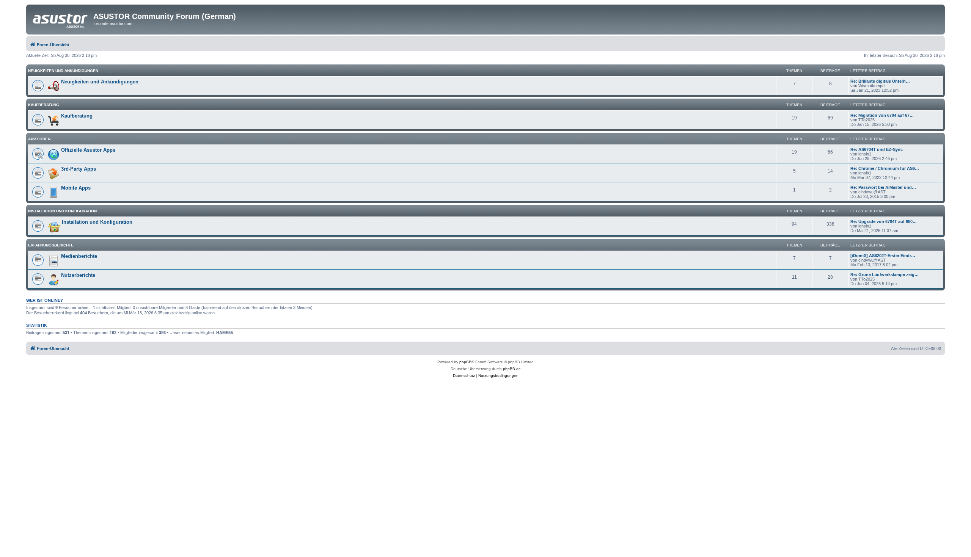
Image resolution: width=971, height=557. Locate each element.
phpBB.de (512, 369)
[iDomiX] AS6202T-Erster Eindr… (882, 255)
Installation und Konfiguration (62, 211)
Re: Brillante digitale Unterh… (880, 81)
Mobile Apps (76, 188)
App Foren (39, 139)
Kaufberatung (43, 105)
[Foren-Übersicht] (60, 18)
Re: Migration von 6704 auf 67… (882, 115)
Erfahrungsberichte (51, 245)
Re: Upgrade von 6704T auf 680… (883, 221)
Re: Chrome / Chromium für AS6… (884, 168)
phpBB (465, 362)
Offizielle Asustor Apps (88, 150)
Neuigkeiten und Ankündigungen (63, 71)
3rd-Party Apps (78, 169)
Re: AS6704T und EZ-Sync (876, 149)
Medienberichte (79, 256)
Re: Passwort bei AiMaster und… (883, 187)
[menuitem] (464, 375)
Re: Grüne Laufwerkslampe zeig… (884, 274)
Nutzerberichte (78, 275)
